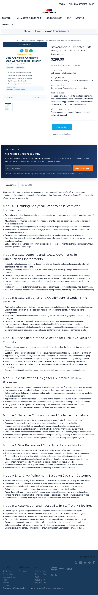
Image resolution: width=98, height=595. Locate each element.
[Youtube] (85, 562)
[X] (76, 562)
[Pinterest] (89, 562)
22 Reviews (77, 65)
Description (11, 185)
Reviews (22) (27, 185)
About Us (80, 18)
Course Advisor (54, 18)
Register (83, 4)
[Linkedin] (94, 562)
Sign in (72, 4)
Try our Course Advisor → (63, 31)
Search (62, 4)
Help (68, 18)
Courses (6, 18)
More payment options (62, 134)
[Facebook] (80, 562)
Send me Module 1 (83, 168)
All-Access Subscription (29, 18)
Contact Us (7, 24)
